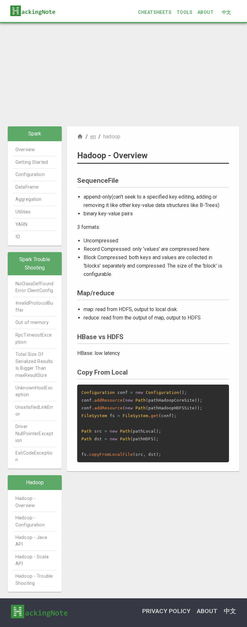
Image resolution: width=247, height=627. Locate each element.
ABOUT (205, 12)
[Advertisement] (123, 75)
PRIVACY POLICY (166, 611)
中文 (226, 12)
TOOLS (184, 12)
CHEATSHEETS (154, 12)
